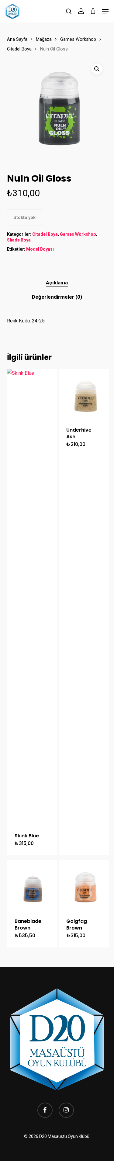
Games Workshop (78, 39)
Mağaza (44, 39)
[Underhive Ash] (84, 394)
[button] (105, 11)
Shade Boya (19, 240)
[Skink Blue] (32, 597)
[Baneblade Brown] (32, 885)
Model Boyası (40, 249)
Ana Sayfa (17, 39)
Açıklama (57, 283)
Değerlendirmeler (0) (57, 297)
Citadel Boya (19, 49)
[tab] (57, 282)
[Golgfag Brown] (84, 885)
